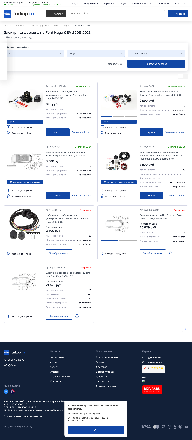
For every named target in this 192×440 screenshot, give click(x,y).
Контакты (56, 381)
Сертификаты (104, 381)
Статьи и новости (60, 376)
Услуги (54, 366)
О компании (57, 357)
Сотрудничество (152, 357)
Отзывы (54, 371)
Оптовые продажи (153, 362)
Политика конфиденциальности (23, 416)
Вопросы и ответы (107, 357)
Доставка (101, 366)
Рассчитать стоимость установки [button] (26, 122)
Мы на (146, 377)
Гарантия (101, 376)
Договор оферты (106, 386)
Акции (53, 362)
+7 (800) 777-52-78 (38, 2)
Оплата (100, 362)
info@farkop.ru (12, 365)
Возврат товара (105, 371)
